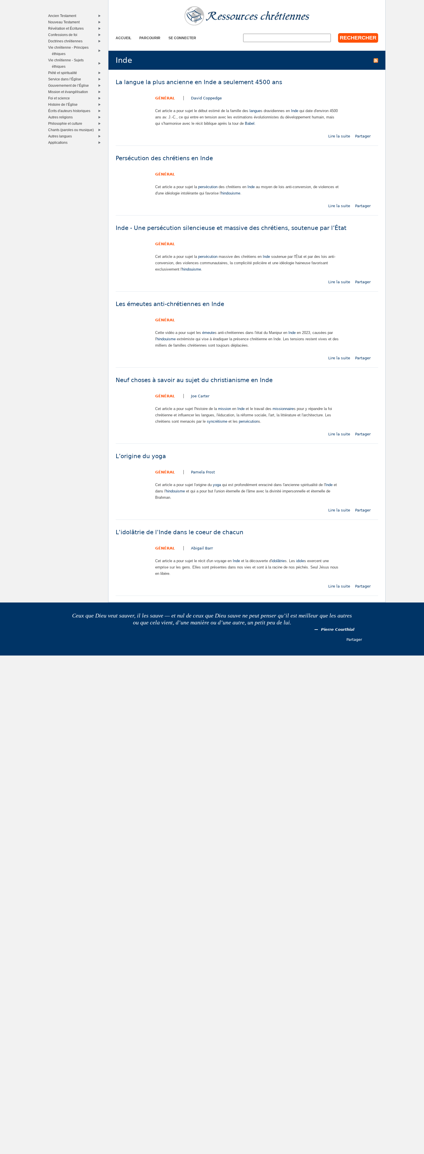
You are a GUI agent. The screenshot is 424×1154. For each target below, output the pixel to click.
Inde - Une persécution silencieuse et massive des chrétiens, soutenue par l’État (231, 228)
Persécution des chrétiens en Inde (164, 158)
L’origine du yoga (141, 456)
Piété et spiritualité (63, 73)
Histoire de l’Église (64, 104)
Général (165, 98)
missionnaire (283, 409)
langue (254, 111)
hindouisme (230, 193)
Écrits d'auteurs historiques (70, 111)
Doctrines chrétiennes (66, 41)
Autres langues (61, 136)
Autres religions (61, 117)
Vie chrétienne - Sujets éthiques (67, 63)
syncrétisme (217, 421)
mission (224, 409)
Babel (249, 123)
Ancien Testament (63, 16)
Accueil (123, 38)
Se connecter (182, 38)
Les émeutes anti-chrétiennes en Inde (170, 304)
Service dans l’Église (65, 79)
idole (300, 561)
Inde (294, 111)
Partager (363, 136)
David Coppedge (206, 98)
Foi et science (60, 98)
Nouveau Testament (65, 22)
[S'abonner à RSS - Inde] (376, 60)
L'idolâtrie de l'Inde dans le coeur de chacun (179, 532)
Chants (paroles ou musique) (72, 130)
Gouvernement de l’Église (69, 85)
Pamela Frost (203, 472)
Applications (59, 142)
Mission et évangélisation (69, 92)
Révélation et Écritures (67, 28)
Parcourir (149, 38)
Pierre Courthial (337, 629)
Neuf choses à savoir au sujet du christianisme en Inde (194, 380)
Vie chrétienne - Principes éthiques (69, 51)
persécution (207, 187)
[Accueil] (246, 15)
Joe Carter (200, 396)
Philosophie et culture (66, 123)
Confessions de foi (64, 35)
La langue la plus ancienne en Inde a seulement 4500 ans (199, 82)
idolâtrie (278, 561)
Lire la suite (339, 136)
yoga (217, 485)
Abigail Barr (202, 548)
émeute (208, 332)
